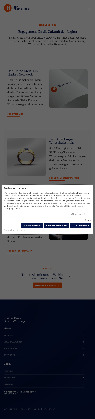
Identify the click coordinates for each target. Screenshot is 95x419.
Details (88, 220)
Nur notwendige (32, 225)
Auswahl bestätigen (56, 225)
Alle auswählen (80, 225)
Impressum (22, 230)
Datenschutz (9, 230)
